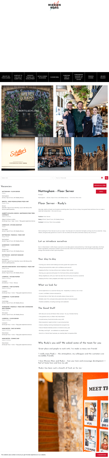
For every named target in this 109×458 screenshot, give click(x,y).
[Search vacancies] (106, 178)
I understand (101, 455)
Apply (101, 191)
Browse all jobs (100, 185)
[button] (27, 111)
